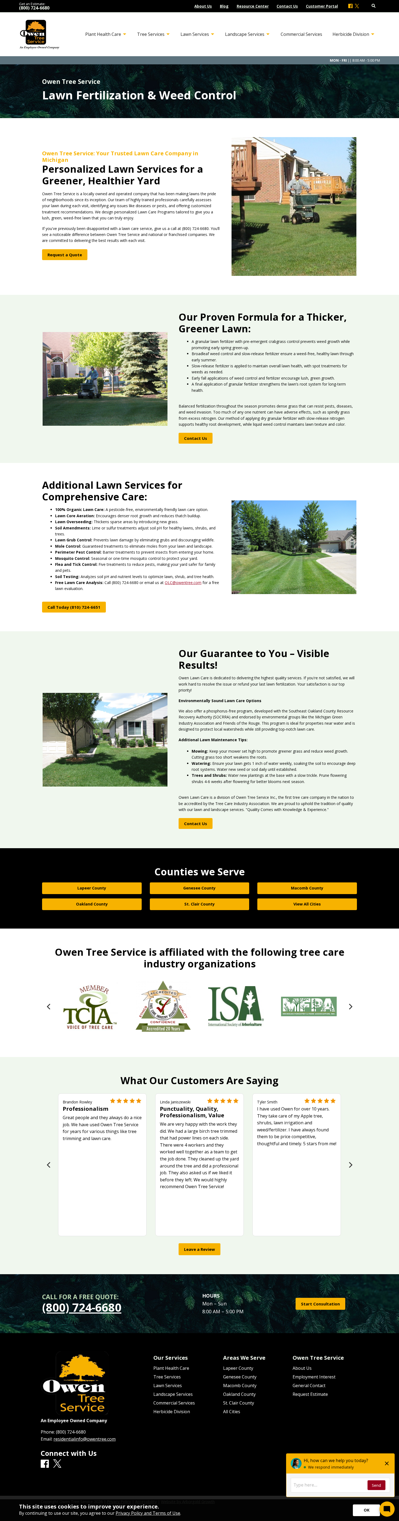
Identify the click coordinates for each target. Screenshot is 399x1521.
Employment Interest (314, 1377)
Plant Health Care (171, 1368)
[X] (357, 6)
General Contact (309, 1385)
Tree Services (167, 1377)
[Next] (350, 1006)
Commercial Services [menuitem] (301, 34)
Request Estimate (310, 1394)
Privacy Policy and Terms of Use (148, 1513)
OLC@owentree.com (183, 582)
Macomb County (239, 1385)
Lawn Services (167, 1385)
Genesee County (239, 1377)
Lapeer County (238, 1368)
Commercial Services (174, 1403)
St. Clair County (238, 1403)
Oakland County (239, 1394)
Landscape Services (173, 1394)
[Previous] (49, 1006)
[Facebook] (350, 6)
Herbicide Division (171, 1411)
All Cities (231, 1411)
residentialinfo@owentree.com (84, 1439)
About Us (302, 1368)
